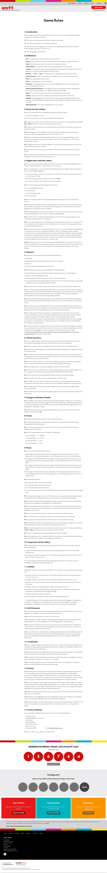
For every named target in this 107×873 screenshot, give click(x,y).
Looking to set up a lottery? (99, 10)
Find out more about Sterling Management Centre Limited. (19, 826)
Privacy (28, 833)
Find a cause (98, 7)
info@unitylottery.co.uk (55, 728)
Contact (99, 3)
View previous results (53, 749)
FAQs (22, 833)
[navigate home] (7, 7)
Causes (17, 833)
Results (86, 3)
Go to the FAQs (88, 813)
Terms (41, 833)
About (11, 833)
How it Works (72, 3)
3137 (48, 823)
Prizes (80, 3)
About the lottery (18, 813)
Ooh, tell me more (53, 813)
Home (5, 833)
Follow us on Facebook (4, 854)
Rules (92, 3)
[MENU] (105, 3)
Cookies (35, 833)
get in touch (89, 809)
